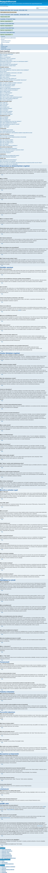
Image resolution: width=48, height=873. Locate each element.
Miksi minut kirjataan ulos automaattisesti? (9, 64)
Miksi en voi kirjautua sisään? (6, 60)
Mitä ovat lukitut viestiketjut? (6, 112)
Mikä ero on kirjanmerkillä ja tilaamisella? (8, 148)
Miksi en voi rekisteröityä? (5, 57)
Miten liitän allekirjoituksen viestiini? (7, 85)
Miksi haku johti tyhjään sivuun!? (6, 142)
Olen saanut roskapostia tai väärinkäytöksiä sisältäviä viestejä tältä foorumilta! (16, 132)
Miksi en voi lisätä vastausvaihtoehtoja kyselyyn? (10, 88)
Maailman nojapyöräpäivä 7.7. (6, 21)
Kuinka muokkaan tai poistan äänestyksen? (9, 90)
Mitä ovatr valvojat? (4, 118)
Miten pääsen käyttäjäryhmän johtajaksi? (8, 122)
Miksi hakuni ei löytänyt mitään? (6, 141)
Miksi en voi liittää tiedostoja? (6, 92)
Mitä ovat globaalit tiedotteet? (6, 108)
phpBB (19, 310)
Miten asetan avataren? (5, 77)
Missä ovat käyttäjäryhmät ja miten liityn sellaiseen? (10, 121)
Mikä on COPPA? (3, 55)
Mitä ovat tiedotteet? (4, 110)
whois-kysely (40, 825)
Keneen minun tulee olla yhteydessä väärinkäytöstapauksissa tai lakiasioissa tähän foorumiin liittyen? (21, 162)
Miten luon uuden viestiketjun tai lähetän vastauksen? (11, 82)
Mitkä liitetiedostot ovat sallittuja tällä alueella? (9, 155)
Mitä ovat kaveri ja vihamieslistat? (7, 135)
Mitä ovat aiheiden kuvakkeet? (6, 114)
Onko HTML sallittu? (4, 104)
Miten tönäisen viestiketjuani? (6, 100)
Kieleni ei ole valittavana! (5, 74)
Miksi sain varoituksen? (5, 94)
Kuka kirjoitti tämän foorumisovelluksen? (8, 159)
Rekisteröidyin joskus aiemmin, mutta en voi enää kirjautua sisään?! (14, 61)
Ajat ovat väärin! (3, 71)
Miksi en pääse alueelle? (5, 91)
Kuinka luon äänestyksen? (5, 87)
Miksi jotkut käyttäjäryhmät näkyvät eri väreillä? (9, 124)
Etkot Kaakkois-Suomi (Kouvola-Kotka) (8, 12)
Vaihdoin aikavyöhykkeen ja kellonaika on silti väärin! (11, 72)
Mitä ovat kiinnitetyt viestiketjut (6, 111)
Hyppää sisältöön (3, 5)
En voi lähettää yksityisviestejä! (6, 130)
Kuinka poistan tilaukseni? (5, 152)
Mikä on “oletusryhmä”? (5, 125)
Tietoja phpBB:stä (10, 809)
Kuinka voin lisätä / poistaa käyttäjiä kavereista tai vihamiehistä (13, 137)
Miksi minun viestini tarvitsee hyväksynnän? (9, 98)
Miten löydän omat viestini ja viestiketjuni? (8, 145)
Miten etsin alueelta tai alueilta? (6, 139)
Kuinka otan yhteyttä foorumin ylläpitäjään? (9, 164)
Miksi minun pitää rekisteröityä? (6, 54)
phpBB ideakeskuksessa (5, 817)
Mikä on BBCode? (4, 102)
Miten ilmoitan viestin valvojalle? (6, 95)
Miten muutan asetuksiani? (5, 68)
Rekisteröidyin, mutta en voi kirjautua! (8, 58)
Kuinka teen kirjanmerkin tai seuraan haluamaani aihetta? (12, 149)
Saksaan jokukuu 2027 (5, 16)
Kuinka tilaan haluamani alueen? (7, 151)
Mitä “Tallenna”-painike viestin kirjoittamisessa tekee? (11, 97)
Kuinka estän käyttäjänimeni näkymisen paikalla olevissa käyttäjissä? (14, 70)
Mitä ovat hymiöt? (3, 105)
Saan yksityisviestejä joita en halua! (7, 131)
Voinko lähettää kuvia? (4, 107)
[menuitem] (8, 38)
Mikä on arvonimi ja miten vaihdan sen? (8, 78)
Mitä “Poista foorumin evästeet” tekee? (8, 65)
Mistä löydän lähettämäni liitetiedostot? (8, 157)
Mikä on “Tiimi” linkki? (4, 127)
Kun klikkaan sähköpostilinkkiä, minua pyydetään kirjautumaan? (13, 80)
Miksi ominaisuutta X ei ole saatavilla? (8, 161)
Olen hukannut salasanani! (5, 63)
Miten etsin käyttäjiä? (4, 144)
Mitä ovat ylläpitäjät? (4, 117)
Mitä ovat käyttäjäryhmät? (5, 120)
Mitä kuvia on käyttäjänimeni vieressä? (8, 75)
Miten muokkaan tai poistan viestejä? (7, 84)
